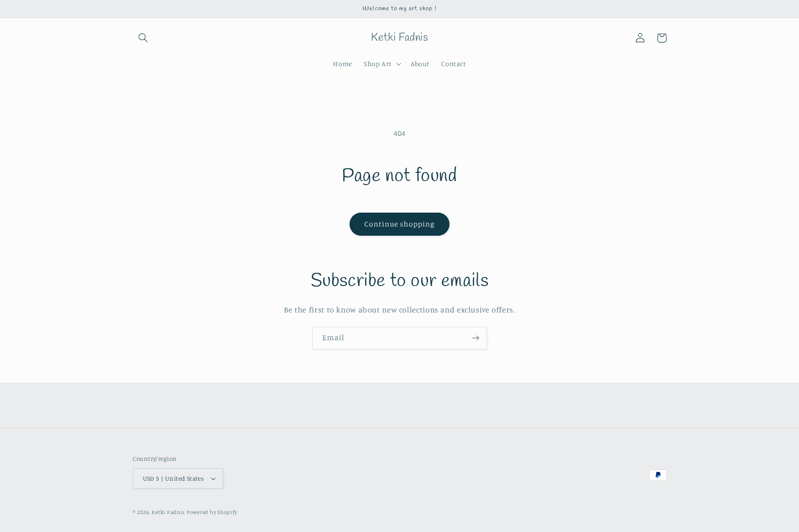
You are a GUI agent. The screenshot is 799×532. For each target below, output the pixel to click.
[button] (143, 38)
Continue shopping (399, 224)
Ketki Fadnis (168, 512)
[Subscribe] (475, 338)
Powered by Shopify (212, 512)
